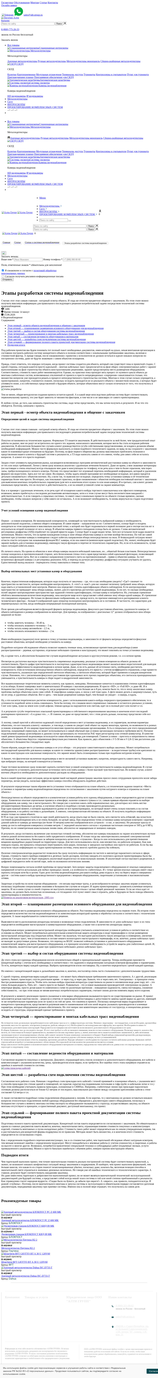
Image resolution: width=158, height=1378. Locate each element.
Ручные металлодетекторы (52, 61)
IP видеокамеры (34, 96)
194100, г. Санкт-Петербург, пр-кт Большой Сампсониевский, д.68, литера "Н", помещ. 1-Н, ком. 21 (132, 1330)
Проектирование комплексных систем (41, 1317)
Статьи (43, 2)
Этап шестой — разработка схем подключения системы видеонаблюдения (46, 339)
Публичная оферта (76, 1316)
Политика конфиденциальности (83, 1308)
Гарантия (10, 1316)
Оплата (9, 1312)
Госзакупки (7, 2)
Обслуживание (22, 2)
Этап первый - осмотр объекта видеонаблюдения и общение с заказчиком (46, 325)
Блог (7, 1324)
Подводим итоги (16, 345)
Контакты (53, 2)
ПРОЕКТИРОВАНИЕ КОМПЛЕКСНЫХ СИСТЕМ (35, 107)
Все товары (13, 45)
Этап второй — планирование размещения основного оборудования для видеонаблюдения (55, 328)
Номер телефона (52, 259)
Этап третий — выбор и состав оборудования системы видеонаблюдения (46, 331)
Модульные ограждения (48, 74)
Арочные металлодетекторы (22, 61)
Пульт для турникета (138, 74)
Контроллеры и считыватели (111, 74)
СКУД (28, 1308)
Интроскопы (31, 1312)
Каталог (5, 20)
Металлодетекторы (17, 99)
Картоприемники (26, 74)
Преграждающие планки (20, 77)
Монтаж (34, 2)
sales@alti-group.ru (33, 15)
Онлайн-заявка (9, 5)
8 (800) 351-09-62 (125, 1305)
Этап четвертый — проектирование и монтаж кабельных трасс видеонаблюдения (50, 333)
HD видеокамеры (16, 96)
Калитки (12, 74)
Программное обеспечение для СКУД (54, 77)
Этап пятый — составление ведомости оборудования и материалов (42, 336)
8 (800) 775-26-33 (10, 29)
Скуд (10, 101)
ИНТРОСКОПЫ (16, 104)
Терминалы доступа (72, 74)
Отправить (7, 279)
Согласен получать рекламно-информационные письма (34, 276)
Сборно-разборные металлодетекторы (120, 61)
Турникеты (89, 74)
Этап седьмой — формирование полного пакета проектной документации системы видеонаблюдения (61, 342)
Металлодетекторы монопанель (83, 61)
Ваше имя (7, 259)
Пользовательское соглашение (82, 1312)
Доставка (10, 1320)
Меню (42, 198)
